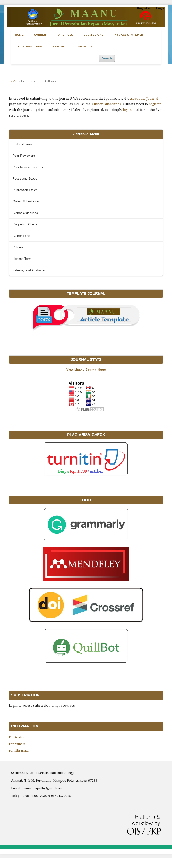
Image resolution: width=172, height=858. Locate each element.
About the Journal (144, 98)
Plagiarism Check (25, 224)
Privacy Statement (129, 34)
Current (41, 34)
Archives (65, 34)
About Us (85, 46)
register (155, 104)
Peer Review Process (28, 167)
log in (127, 110)
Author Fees (21, 236)
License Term (22, 258)
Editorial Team (30, 46)
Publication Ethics (25, 190)
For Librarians (19, 750)
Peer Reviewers (24, 155)
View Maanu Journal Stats (86, 369)
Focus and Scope (25, 178)
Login (160, 8)
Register (144, 8)
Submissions (93, 34)
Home (19, 34)
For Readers (17, 737)
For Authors (17, 744)
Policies (18, 247)
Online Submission (26, 201)
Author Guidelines (106, 104)
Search (107, 58)
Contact (60, 46)
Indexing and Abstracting (30, 270)
